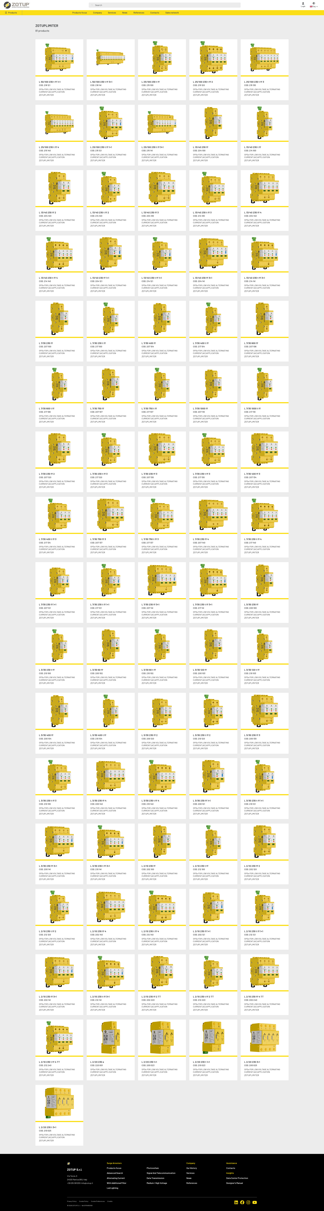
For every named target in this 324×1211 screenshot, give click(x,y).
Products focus (79, 12)
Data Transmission (155, 1178)
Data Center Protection (237, 1178)
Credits (110, 1201)
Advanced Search (115, 1173)
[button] (314, 5)
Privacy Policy (72, 1201)
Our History (191, 1168)
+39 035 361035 (73, 1183)
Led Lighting (112, 1188)
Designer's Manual (234, 1183)
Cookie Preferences (98, 1201)
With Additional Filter (116, 1183)
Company (97, 12)
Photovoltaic (153, 1168)
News (124, 12)
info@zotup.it (87, 1183)
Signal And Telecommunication (161, 1173)
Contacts (154, 12)
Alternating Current (116, 1178)
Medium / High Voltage (157, 1183)
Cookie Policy (83, 1201)
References (139, 12)
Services (112, 12)
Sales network (172, 12)
